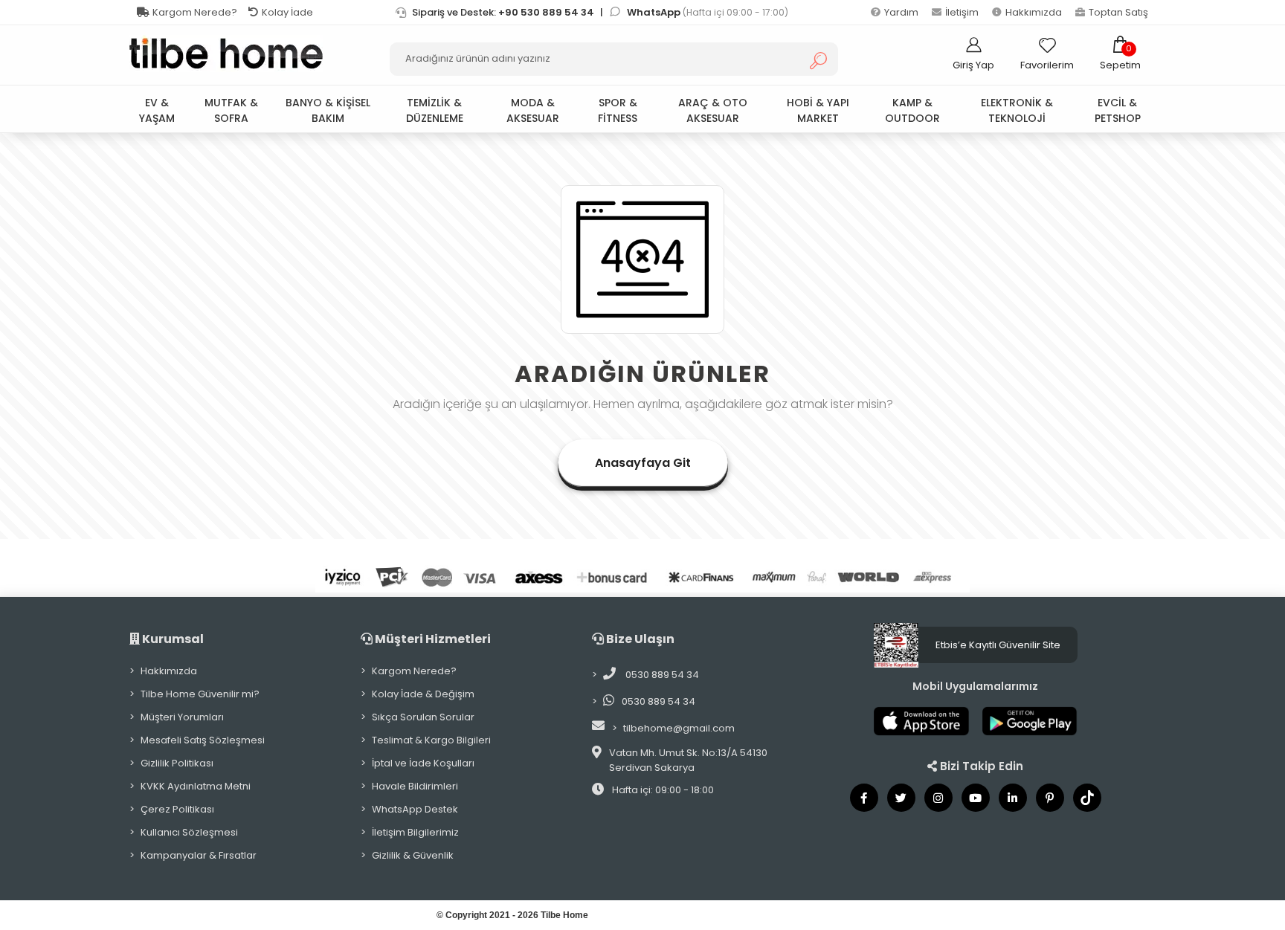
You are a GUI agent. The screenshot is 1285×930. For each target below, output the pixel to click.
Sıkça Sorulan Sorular (423, 717)
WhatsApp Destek (415, 809)
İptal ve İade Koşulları (423, 763)
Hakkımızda (1033, 12)
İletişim (962, 12)
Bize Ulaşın (639, 639)
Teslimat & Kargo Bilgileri (431, 740)
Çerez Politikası (177, 809)
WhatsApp (655, 12)
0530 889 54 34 (661, 675)
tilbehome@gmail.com (679, 728)
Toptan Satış (1118, 12)
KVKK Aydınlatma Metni (196, 786)
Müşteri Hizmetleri (432, 639)
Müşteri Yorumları (182, 717)
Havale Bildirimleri (415, 786)
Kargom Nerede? (194, 12)
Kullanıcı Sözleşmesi (189, 832)
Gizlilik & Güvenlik (413, 855)
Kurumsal (172, 639)
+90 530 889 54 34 (546, 12)
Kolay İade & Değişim (423, 694)
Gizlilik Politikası (177, 763)
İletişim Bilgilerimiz (415, 832)
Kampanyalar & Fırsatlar (199, 855)
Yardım (901, 12)
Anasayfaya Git (643, 462)
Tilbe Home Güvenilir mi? (200, 694)
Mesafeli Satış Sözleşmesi (203, 740)
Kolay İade (287, 12)
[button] (1120, 53)
